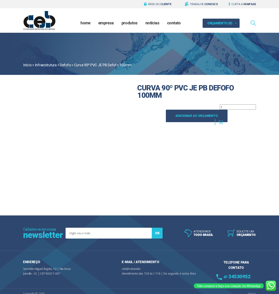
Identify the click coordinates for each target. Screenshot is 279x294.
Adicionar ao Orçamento (196, 116)
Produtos (130, 22)
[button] (158, 4)
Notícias (152, 22)
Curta (243, 4)
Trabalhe (204, 4)
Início (27, 65)
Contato (174, 22)
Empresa (106, 22)
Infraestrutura (46, 65)
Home (85, 22)
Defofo (65, 65)
